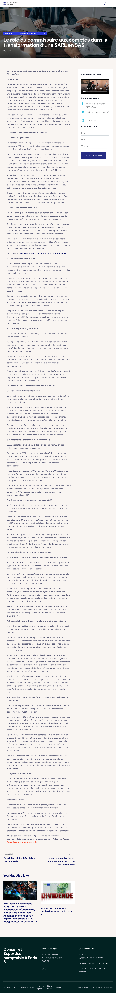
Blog (43, 33)
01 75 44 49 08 (92, 120)
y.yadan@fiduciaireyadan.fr (91, 958)
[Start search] (105, 4)
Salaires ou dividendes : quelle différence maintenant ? (57, 911)
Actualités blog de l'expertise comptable (21, 33)
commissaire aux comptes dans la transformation (42, 253)
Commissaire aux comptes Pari (21, 842)
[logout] (44, 968)
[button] (111, 3)
